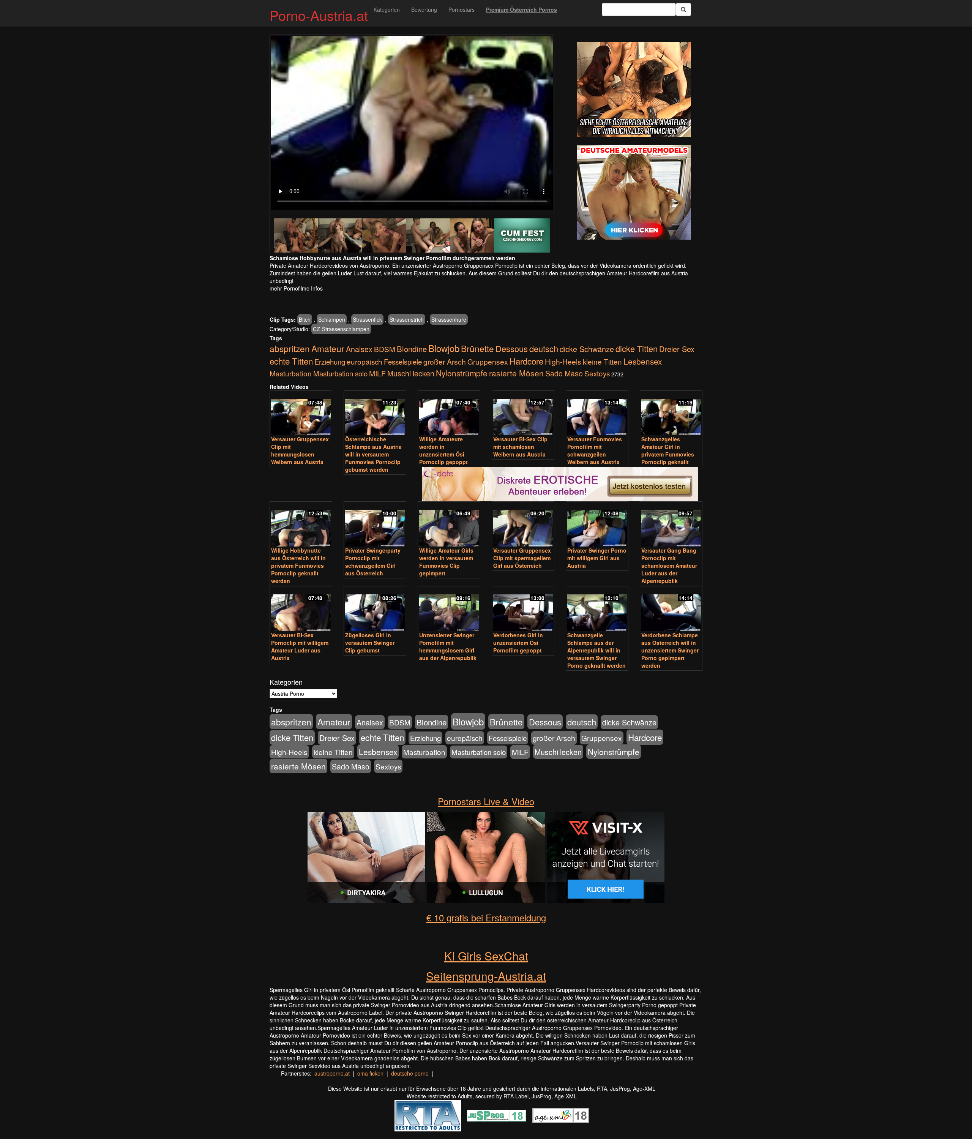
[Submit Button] (683, 9)
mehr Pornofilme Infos (296, 288)
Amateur (327, 348)
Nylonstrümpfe (462, 373)
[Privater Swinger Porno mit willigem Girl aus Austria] (597, 525)
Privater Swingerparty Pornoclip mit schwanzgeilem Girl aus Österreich (373, 562)
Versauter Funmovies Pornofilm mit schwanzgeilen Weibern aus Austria (594, 450)
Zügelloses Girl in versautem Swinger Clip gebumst (369, 642)
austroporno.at (332, 1073)
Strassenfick (367, 319)
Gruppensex (487, 361)
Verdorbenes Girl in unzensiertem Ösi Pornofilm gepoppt (518, 642)
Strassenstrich (407, 319)
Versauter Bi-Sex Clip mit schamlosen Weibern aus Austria (520, 446)
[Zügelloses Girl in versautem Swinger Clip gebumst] (375, 609)
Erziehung (329, 362)
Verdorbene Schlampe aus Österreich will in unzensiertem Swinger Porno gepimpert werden (670, 650)
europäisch (364, 361)
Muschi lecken (410, 373)
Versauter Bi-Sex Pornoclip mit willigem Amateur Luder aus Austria (299, 646)
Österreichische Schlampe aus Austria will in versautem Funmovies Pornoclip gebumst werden (373, 454)
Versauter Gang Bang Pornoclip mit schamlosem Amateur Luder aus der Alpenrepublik (669, 566)
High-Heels (563, 361)
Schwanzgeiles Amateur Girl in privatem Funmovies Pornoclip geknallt (667, 450)
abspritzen (290, 348)
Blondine (412, 348)
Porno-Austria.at (319, 15)
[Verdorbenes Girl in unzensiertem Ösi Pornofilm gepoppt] (523, 609)
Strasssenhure (448, 319)
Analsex (359, 348)
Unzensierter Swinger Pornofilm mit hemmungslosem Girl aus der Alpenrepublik (448, 646)
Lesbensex (642, 361)
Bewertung (424, 9)
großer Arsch (444, 361)
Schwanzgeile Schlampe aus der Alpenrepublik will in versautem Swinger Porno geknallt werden (596, 650)
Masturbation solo (340, 373)
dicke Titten (636, 348)
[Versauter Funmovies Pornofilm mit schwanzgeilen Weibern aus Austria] (597, 414)
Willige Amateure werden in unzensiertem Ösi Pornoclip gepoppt (443, 450)
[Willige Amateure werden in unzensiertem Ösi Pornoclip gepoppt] (449, 414)
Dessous (511, 348)
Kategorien (387, 9)
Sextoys (597, 373)
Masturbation (291, 373)
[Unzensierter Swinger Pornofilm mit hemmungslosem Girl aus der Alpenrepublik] (449, 609)
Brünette (477, 348)
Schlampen (331, 319)
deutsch (543, 348)
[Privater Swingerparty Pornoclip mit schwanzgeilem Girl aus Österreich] (375, 525)
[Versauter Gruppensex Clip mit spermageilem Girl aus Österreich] (523, 525)
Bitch (305, 319)
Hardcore (526, 361)
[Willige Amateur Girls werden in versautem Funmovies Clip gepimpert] (449, 525)
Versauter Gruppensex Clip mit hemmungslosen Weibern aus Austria (300, 450)
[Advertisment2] (634, 192)
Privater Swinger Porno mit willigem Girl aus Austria (596, 558)
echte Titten (291, 361)
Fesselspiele (403, 361)
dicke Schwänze (587, 348)
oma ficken (370, 1073)
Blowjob (443, 348)
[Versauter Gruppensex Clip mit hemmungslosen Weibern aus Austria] (301, 414)
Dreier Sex (676, 348)
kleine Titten (602, 361)
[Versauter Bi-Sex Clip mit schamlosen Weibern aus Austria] (523, 414)
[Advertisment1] (634, 89)
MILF (377, 373)
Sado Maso (564, 373)
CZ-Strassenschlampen (341, 329)
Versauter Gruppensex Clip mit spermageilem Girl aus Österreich (522, 558)
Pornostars (461, 9)
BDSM (384, 349)
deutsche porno (410, 1073)
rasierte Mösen (516, 373)
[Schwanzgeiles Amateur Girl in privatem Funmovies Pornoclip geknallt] (671, 414)
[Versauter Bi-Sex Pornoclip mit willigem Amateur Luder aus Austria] (301, 609)
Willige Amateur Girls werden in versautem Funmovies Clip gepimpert (446, 562)
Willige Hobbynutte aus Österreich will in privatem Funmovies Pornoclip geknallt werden (298, 566)
